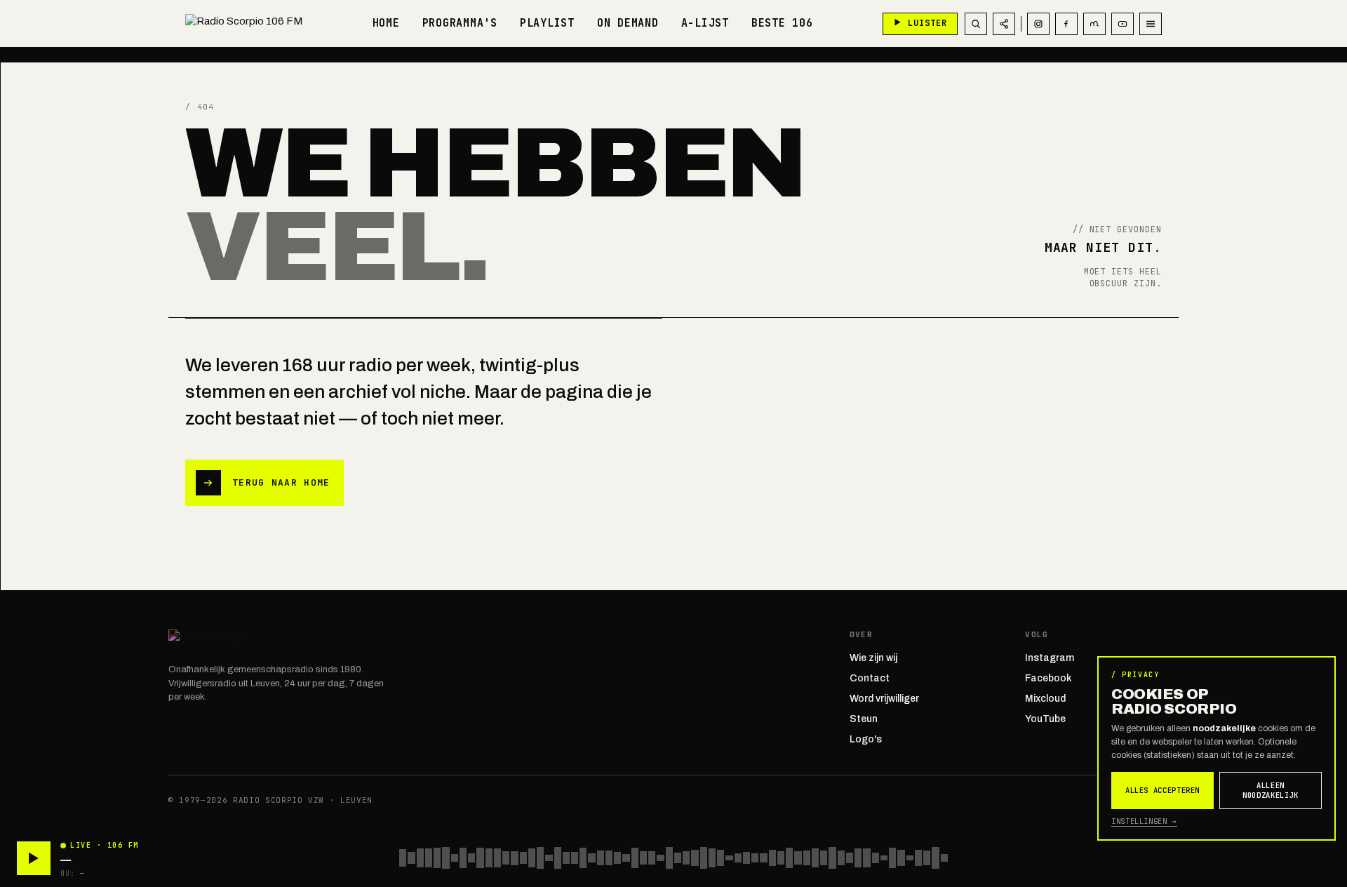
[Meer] (1150, 24)
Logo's (866, 739)
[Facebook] (1066, 24)
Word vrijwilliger (884, 698)
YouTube (1045, 719)
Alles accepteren (1162, 790)
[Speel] (34, 858)
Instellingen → (1144, 821)
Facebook (1048, 678)
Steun (864, 719)
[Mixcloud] (1094, 24)
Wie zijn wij (873, 658)
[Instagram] (1038, 24)
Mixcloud (1045, 698)
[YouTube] (1122, 24)
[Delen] (1004, 24)
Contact (870, 678)
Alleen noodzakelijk (1270, 790)
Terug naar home (281, 482)
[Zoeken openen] (976, 24)
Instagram (1049, 658)
